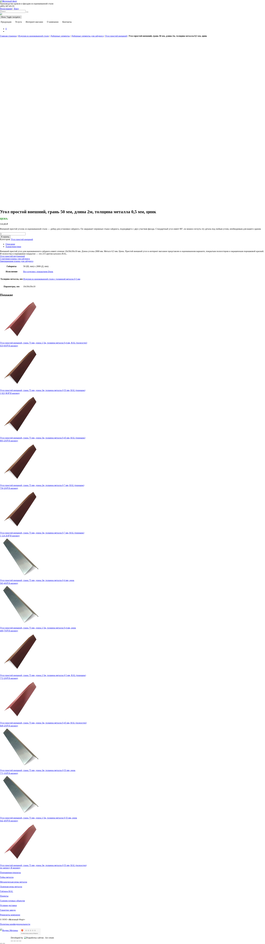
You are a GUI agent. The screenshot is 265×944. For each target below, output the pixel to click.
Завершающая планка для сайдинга (16, 261)
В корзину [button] (13, 346)
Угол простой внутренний (12, 256)
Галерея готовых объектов (12, 901)
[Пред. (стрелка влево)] (1, 943)
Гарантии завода (8, 910)
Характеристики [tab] (13, 246)
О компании (53, 22)
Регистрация (6, 8)
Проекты (4, 896)
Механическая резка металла (13, 882)
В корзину (5, 237)
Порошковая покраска (10, 872)
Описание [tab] (10, 244)
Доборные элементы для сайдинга (87, 36)
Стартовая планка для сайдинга (15, 259)
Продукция (6, 22)
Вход (16, 8)
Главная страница (8, 36)
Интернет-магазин (34, 22)
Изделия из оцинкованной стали (33, 36)
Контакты (67, 22)
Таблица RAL (6, 891)
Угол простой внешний (116, 36)
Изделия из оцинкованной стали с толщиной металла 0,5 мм (51, 279)
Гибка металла (7, 877)
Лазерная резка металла (11, 886)
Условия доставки (8, 905)
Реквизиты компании (10, 915)
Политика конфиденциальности (15, 924)
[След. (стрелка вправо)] (4, 943)
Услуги (18, 22)
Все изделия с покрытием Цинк (38, 271)
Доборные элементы (60, 36)
